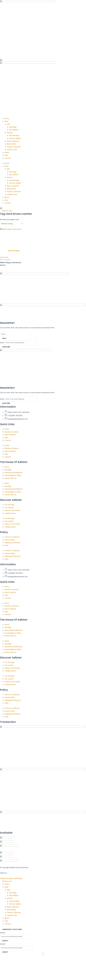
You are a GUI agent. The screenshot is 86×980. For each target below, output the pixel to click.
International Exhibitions (14, 473)
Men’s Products (10, 435)
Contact (8, 158)
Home (7, 119)
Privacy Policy (10, 540)
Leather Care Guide (12, 510)
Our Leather (9, 508)
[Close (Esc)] (17, 976)
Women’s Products (12, 432)
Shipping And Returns (12, 543)
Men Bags (12, 127)
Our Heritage (9, 505)
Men (8, 124)
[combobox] (16, 936)
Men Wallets (13, 130)
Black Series (11, 144)
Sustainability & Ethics (13, 475)
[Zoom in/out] (2, 976)
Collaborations (10, 513)
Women (10, 133)
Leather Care (12, 150)
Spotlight (8, 470)
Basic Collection (13, 141)
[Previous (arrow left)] (2, 979)
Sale (6, 155)
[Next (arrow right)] (7, 979)
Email (2, 343)
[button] (9, 964)
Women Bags (14, 135)
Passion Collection (14, 147)
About (7, 153)
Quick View (4, 257)
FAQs (6, 545)
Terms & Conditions (12, 537)
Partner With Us (10, 478)
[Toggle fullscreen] (7, 976)
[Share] (12, 976)
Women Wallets (15, 138)
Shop (6, 121)
